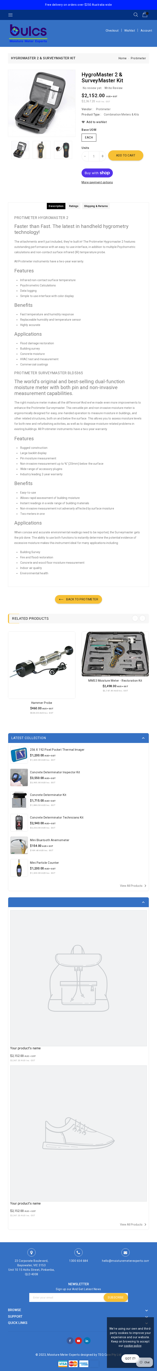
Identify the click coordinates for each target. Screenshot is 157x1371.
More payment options (97, 182)
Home (123, 58)
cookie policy (132, 1345)
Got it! (130, 1358)
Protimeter (138, 58)
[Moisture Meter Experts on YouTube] (78, 1340)
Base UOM (89, 129)
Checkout (112, 30)
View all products (134, 885)
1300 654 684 (78, 1260)
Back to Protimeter (82, 599)
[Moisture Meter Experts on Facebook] (70, 1340)
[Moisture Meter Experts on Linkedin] (87, 1340)
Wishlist (129, 30)
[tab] (56, 206)
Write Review (113, 88)
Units (85, 148)
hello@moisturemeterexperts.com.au (128, 1260)
